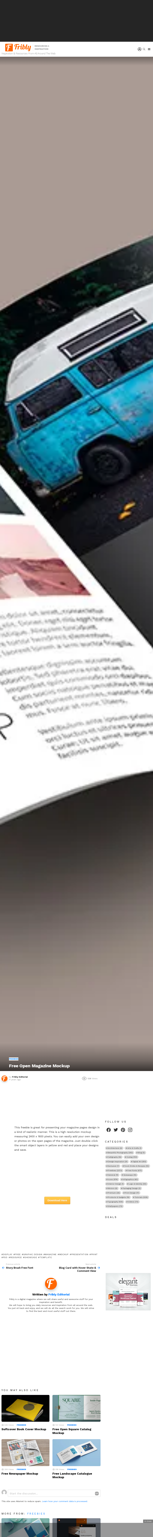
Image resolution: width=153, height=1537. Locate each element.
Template (46, 1257)
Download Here (57, 1200)
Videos (133, 1202)
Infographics (130, 1179)
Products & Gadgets (119, 1197)
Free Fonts (134, 1170)
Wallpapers (115, 1206)
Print (94, 1254)
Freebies (21, 1425)
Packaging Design (132, 1188)
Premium (114, 1193)
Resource (16, 1257)
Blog (141, 1153)
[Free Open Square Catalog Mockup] (76, 1408)
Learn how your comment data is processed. (65, 1501)
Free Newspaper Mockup (19, 1473)
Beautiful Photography (120, 1153)
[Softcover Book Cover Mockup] (25, 1408)
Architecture (115, 1148)
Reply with (97, 1493)
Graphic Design (32, 1254)
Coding (132, 1157)
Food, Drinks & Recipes (136, 1166)
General (113, 1175)
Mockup (64, 1254)
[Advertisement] (76, 21)
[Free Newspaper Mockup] (25, 1452)
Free (18, 1254)
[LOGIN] (139, 49)
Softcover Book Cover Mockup (23, 1429)
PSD (5, 1257)
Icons (113, 1179)
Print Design (132, 1193)
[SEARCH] (144, 49)
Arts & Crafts (134, 1148)
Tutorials (141, 1197)
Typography (115, 1202)
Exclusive (113, 1166)
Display (7, 1254)
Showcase (31, 1257)
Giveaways (129, 1175)
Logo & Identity (137, 1184)
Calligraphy (114, 1157)
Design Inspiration (117, 1162)
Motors (112, 1188)
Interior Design (116, 1184)
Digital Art (139, 1162)
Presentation (79, 1254)
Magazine (50, 1254)
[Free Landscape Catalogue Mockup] (76, 1452)
